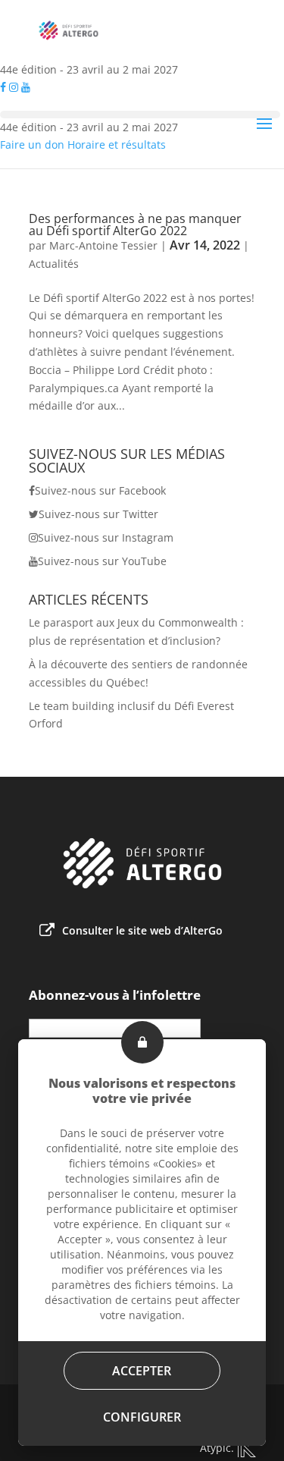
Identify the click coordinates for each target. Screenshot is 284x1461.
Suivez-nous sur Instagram (105, 537)
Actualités (54, 263)
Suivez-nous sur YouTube (102, 561)
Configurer (142, 1417)
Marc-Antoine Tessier (103, 245)
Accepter (142, 1370)
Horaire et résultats (116, 144)
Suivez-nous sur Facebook (100, 490)
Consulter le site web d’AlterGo (142, 930)
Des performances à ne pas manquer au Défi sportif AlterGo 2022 (135, 224)
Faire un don (32, 144)
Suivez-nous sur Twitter (98, 514)
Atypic (215, 1448)
